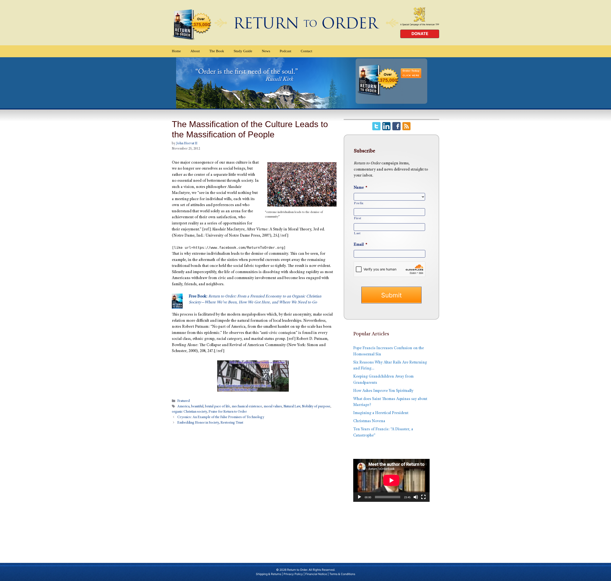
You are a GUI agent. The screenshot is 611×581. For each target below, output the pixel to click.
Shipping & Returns (268, 574)
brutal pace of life (217, 407)
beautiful (197, 407)
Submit (391, 295)
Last (357, 233)
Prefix (358, 203)
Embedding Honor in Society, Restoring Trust (210, 423)
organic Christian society (189, 412)
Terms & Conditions (342, 574)
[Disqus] (253, 491)
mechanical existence (247, 407)
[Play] (359, 497)
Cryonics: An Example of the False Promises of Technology (220, 417)
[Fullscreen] (423, 497)
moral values (273, 407)
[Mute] (415, 497)
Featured (183, 401)
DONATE (419, 33)
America (183, 407)
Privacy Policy (293, 574)
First (357, 218)
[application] (391, 480)
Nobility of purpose (316, 407)
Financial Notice (316, 574)
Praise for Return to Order (228, 412)
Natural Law (292, 407)
